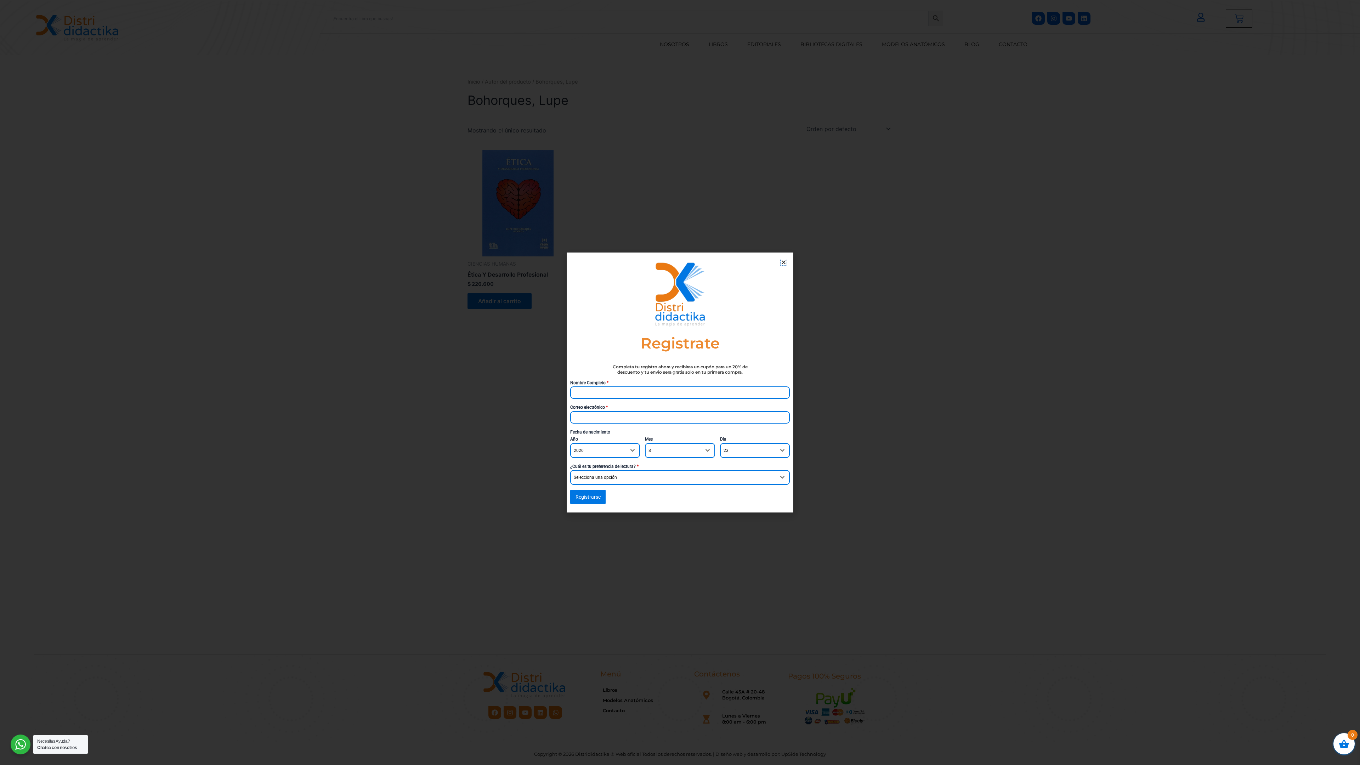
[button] (783, 262)
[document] (680, 382)
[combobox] (605, 450)
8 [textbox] (649, 450)
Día (723, 439)
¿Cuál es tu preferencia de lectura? (604, 466)
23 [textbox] (726, 450)
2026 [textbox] (579, 450)
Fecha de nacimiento (590, 432)
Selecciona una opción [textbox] (595, 477)
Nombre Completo (589, 382)
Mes (649, 439)
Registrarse (588, 497)
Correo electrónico (589, 407)
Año (574, 439)
